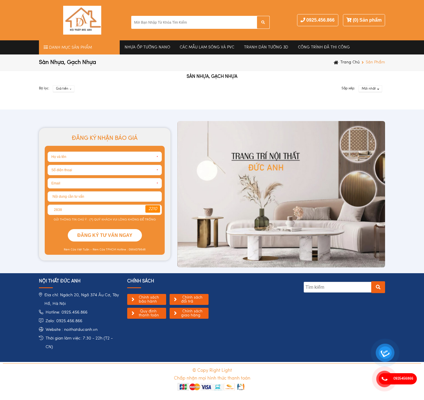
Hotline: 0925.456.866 (66, 312)
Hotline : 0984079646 (131, 249)
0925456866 (403, 378)
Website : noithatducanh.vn (71, 330)
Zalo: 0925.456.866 (64, 321)
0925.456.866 (320, 20)
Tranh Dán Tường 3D (266, 47)
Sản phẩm (375, 62)
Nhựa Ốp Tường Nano (147, 47)
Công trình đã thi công (324, 47)
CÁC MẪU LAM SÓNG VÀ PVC (207, 47)
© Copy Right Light (212, 370)
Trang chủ (350, 62)
